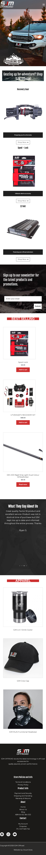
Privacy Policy (23, 785)
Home (23, 807)
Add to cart (23, 370)
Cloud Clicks (27, 850)
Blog (23, 812)
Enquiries (23, 826)
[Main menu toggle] (43, 4)
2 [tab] (22, 566)
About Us (23, 809)
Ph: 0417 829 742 (23, 829)
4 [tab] (26, 566)
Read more (23, 484)
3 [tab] (24, 566)
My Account (23, 824)
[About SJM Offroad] (23, 752)
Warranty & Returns (23, 798)
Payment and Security (23, 793)
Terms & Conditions (23, 782)
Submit (38, 306)
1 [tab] (20, 566)
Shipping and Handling (23, 796)
